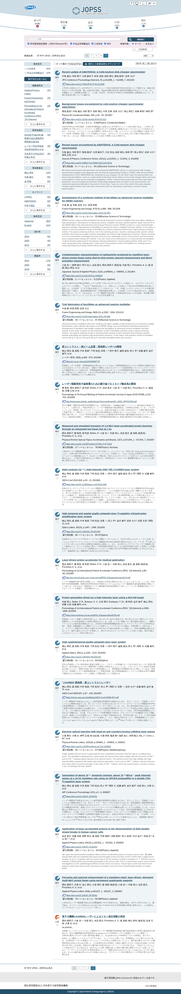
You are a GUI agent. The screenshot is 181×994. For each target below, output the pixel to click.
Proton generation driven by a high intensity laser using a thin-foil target (103, 597)
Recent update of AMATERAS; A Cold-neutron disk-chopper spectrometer (103, 72)
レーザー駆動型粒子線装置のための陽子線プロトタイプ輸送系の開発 (99, 383)
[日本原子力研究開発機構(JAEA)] (30, 8)
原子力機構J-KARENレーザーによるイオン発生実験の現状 (93, 916)
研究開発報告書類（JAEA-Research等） (49, 44)
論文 (90, 24)
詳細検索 (142, 49)
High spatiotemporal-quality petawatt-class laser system (94, 642)
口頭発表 (98, 44)
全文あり (149, 44)
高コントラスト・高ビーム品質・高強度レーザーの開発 (92, 346)
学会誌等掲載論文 (81, 44)
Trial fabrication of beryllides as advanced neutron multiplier (96, 304)
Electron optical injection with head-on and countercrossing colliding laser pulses (108, 731)
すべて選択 (61, 64)
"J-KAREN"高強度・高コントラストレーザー (86, 682)
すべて (37, 22)
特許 (143, 22)
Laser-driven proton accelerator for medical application (93, 560)
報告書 (64, 23)
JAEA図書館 (151, 986)
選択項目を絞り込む (37, 79)
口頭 (117, 23)
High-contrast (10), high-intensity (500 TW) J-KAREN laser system (100, 469)
